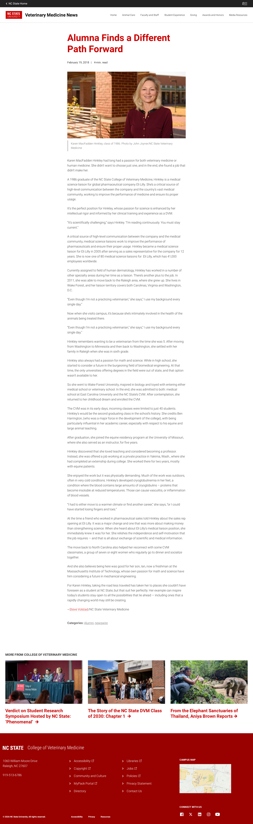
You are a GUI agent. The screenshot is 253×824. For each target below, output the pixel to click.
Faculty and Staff (149, 15)
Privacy (91, 817)
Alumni (89, 623)
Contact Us (134, 791)
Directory (80, 791)
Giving (193, 15)
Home (113, 15)
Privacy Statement (139, 783)
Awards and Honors (213, 15)
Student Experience (174, 15)
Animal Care (128, 15)
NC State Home (18, 3)
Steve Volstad (79, 609)
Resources (105, 817)
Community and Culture (90, 776)
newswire (101, 623)
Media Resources (238, 15)
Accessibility (77, 817)
